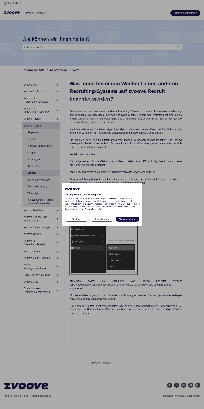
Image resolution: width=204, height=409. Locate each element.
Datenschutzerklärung (94, 209)
